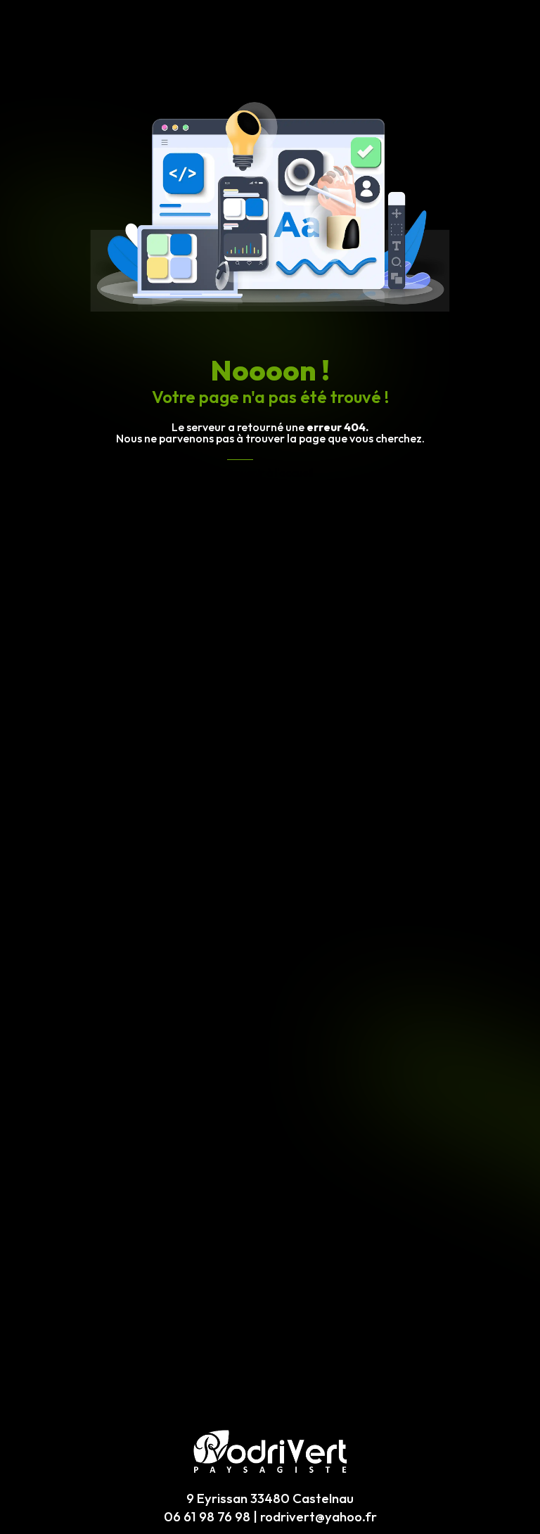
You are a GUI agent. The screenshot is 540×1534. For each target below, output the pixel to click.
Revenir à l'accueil (270, 473)
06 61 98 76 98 (207, 1516)
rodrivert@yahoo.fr (318, 1516)
